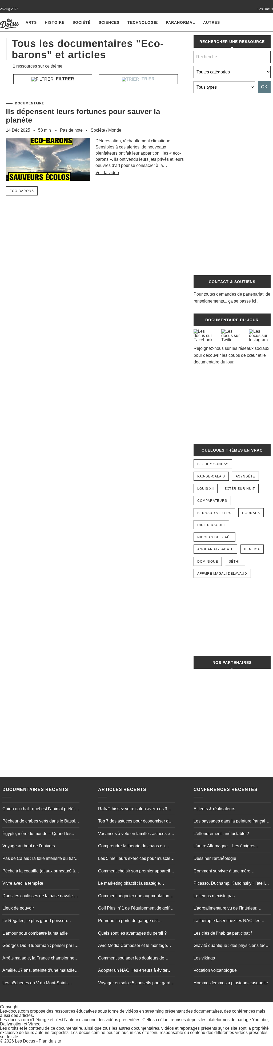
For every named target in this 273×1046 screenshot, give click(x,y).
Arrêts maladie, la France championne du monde (38, 959)
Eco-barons (22, 191)
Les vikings (204, 958)
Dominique (207, 561)
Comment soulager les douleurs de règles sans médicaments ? (131, 959)
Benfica (252, 549)
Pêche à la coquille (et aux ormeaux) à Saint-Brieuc (38, 872)
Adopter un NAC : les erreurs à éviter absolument (132, 971)
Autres (211, 22)
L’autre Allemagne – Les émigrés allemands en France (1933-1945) (226, 846)
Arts (31, 22)
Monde (114, 130)
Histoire (55, 22)
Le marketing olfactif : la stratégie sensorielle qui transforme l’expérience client (134, 884)
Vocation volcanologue (215, 970)
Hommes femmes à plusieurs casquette (231, 983)
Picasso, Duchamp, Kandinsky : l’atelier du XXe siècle (231, 884)
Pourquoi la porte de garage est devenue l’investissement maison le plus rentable (136, 921)
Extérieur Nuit (239, 489)
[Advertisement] (232, 181)
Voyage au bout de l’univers (28, 846)
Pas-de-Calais (211, 476)
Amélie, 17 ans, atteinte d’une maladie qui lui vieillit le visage (38, 971)
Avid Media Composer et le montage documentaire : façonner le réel (132, 946)
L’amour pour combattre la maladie (35, 933)
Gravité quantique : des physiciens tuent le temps (231, 946)
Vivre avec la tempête (22, 883)
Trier (147, 79)
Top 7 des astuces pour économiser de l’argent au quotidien (134, 822)
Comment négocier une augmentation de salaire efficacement (133, 896)
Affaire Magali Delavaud (222, 573)
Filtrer (64, 79)
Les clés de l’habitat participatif (223, 933)
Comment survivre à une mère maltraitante (222, 872)
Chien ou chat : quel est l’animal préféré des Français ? (39, 809)
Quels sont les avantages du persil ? (132, 933)
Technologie (142, 22)
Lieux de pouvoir (18, 908)
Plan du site (50, 1041)
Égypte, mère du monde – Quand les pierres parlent (36, 834)
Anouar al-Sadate (215, 549)
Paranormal (180, 22)
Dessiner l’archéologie (215, 858)
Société (82, 22)
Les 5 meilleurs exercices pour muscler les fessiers (135, 859)
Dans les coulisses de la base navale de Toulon (40, 896)
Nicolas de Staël (214, 537)
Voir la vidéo (107, 172)
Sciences (109, 22)
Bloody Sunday (212, 464)
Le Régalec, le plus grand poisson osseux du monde (34, 921)
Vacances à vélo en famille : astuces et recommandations (134, 834)
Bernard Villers (214, 513)
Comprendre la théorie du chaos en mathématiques (131, 846)
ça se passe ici (242, 301)
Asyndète (245, 476)
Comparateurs (212, 501)
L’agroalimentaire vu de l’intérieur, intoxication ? (225, 909)
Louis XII (205, 489)
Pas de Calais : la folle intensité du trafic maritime (40, 859)
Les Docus (25, 1041)
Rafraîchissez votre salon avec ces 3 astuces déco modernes (132, 809)
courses (251, 513)
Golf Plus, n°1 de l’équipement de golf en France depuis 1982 (133, 909)
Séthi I (235, 561)
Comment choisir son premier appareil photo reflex (134, 872)
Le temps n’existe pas (214, 896)
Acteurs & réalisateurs (214, 808)
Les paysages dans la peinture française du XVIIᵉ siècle (232, 822)
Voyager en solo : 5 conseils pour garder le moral (136, 983)
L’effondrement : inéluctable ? (221, 833)
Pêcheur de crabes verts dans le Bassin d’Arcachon (39, 822)
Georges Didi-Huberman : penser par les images (40, 946)
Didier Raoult (211, 525)
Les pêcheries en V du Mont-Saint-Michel (35, 983)
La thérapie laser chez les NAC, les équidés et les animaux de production (229, 921)
